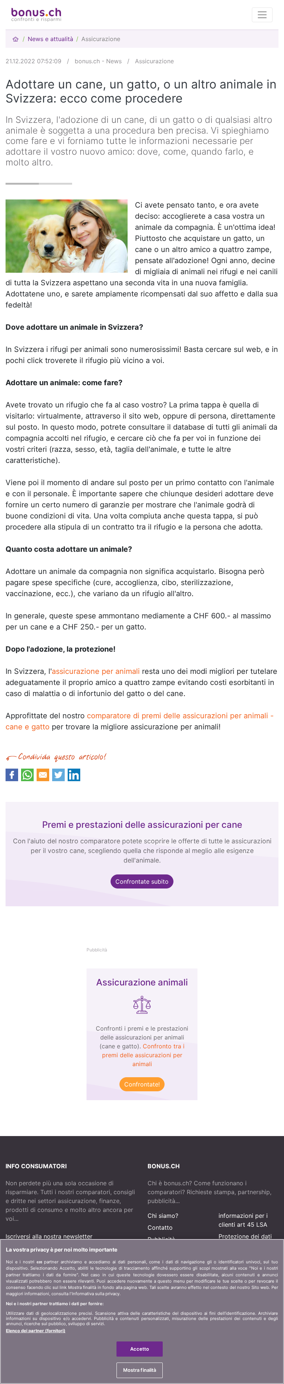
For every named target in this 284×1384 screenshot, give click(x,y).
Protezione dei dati (245, 1236)
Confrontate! (142, 1084)
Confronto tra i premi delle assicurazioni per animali (143, 1055)
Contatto (160, 1227)
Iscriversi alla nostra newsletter (49, 1236)
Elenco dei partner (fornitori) (35, 1330)
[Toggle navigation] (262, 14)
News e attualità (50, 39)
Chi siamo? (163, 1215)
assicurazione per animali (96, 671)
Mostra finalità (139, 1370)
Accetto (139, 1349)
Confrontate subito (142, 881)
